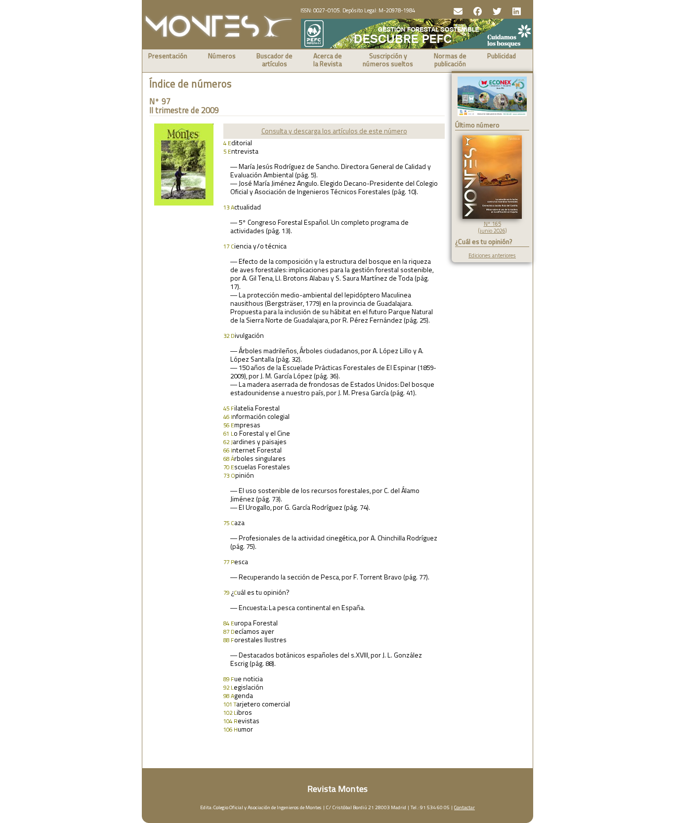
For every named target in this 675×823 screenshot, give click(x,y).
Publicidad (501, 56)
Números (222, 56)
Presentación (167, 56)
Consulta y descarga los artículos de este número (334, 131)
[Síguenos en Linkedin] (515, 10)
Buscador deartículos (274, 60)
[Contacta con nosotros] (457, 10)
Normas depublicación (450, 60)
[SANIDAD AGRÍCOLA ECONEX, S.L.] (492, 97)
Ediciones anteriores (492, 255)
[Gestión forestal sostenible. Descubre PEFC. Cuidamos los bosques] (416, 46)
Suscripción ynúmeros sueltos (388, 60)
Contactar (464, 807)
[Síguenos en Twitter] (496, 10)
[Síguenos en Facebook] (476, 10)
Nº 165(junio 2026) (492, 227)
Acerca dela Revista (327, 60)
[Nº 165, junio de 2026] (492, 216)
